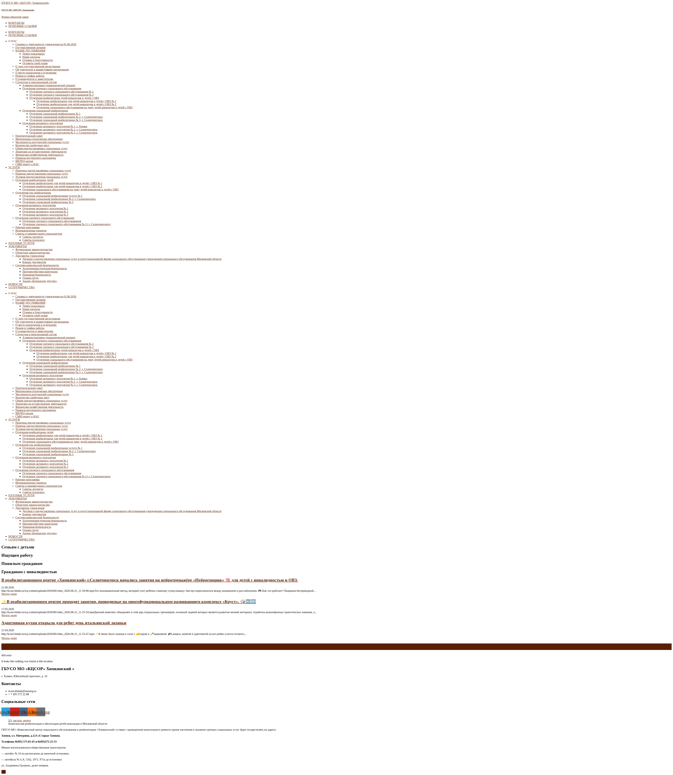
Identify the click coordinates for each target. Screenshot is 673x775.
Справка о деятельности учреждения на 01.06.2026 (45, 44)
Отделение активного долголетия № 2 (45, 211)
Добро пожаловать (33, 53)
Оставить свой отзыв (35, 63)
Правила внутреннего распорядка (35, 157)
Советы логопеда (32, 236)
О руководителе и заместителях (34, 79)
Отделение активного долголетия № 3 (45, 214)
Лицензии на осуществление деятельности (41, 151)
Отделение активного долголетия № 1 (45, 208)
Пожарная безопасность (36, 274)
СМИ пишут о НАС (27, 164)
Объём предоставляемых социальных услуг (41, 148)
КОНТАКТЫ (16, 22)
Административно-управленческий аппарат (48, 85)
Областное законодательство (32, 252)
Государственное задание (30, 47)
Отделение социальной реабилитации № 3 (47, 202)
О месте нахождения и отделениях (36, 72)
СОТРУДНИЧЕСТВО (21, 287)
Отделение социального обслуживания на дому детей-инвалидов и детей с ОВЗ (84, 107)
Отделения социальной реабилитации (45, 110)
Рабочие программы (27, 227)
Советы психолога (33, 240)
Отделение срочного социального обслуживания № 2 (61, 94)
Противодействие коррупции (40, 271)
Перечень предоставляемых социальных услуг (43, 170)
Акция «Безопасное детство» (39, 281)
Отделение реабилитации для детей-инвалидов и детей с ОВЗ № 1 (76, 101)
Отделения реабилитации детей (34, 180)
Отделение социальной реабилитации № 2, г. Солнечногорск (66, 116)
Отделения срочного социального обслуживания (51, 88)
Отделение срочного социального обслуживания (51, 221)
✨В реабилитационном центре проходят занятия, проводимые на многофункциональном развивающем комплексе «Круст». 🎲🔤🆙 (128, 601)
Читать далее (9, 593)
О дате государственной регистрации (37, 66)
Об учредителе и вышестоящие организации (42, 69)
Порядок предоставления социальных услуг (41, 173)
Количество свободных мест (32, 145)
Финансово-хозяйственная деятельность (39, 154)
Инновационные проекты (30, 230)
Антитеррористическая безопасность (44, 268)
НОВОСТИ (15, 284)
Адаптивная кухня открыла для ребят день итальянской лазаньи (63, 622)
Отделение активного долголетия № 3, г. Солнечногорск (63, 132)
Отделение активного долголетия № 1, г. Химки (58, 126)
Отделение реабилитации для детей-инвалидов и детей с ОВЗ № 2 (76, 104)
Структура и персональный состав (36, 82)
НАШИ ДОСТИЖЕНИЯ (30, 50)
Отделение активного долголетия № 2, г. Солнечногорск (63, 129)
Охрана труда (30, 277)
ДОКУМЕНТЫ (17, 246)
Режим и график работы (29, 75)
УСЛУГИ (14, 167)
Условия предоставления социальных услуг (41, 176)
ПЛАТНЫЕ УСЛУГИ (21, 243)
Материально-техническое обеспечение (39, 138)
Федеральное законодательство (34, 249)
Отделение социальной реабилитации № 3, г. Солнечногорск (66, 120)
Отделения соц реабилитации (33, 192)
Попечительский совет (29, 135)
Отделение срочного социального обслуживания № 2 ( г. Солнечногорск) (66, 224)
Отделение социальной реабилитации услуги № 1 (52, 195)
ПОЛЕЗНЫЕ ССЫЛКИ (22, 26)
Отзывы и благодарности (37, 60)
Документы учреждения (29, 255)
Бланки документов (34, 262)
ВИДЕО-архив (24, 161)
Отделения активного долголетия (42, 123)
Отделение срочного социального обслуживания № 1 (61, 91)
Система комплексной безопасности (37, 265)
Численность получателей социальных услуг (42, 142)
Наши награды (31, 56)
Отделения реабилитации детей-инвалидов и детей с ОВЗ (64, 97)
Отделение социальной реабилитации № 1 (54, 113)
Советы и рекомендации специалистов (38, 233)
